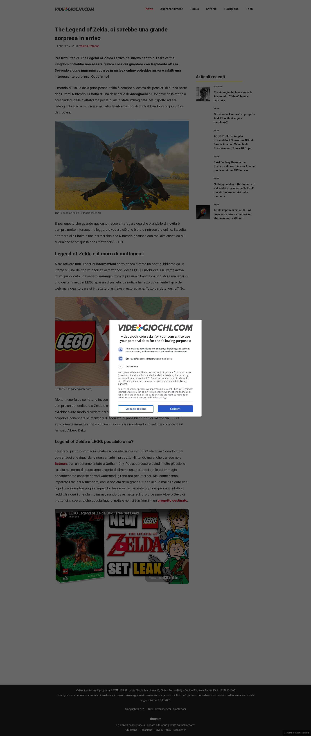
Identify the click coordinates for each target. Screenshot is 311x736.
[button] (155, 366)
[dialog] (155, 368)
